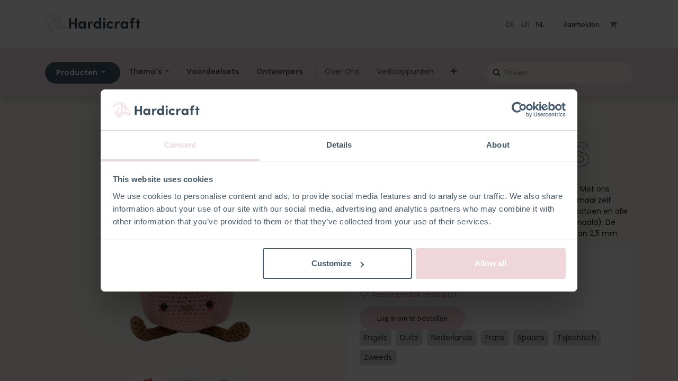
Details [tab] (339, 144)
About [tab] (498, 144)
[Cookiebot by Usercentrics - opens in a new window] (519, 110)
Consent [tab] (180, 144)
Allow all (490, 263)
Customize (331, 263)
